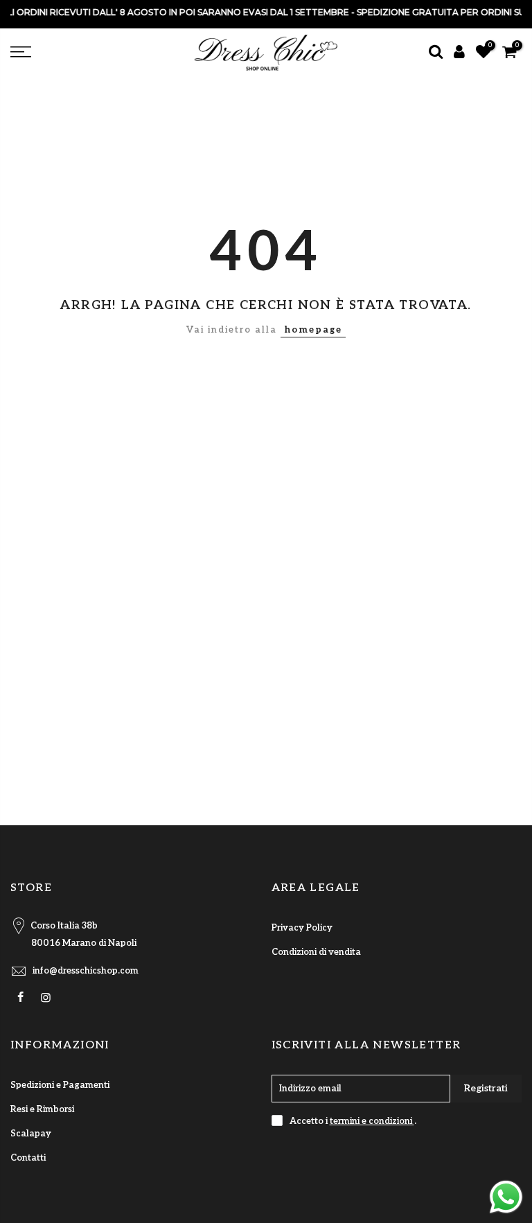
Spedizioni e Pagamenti (59, 1085)
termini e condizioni (372, 1121)
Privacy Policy (302, 927)
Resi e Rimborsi (42, 1109)
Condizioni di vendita (316, 952)
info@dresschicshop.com (86, 970)
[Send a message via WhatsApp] (506, 1197)
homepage (313, 329)
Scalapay (30, 1133)
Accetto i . (353, 1121)
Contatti (28, 1157)
